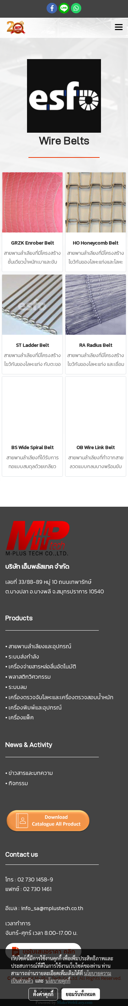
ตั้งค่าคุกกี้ (43, 994)
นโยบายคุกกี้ (58, 980)
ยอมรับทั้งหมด (81, 994)
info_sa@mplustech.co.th (52, 908)
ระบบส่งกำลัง (24, 656)
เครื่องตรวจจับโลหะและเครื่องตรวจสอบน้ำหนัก (61, 697)
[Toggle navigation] (119, 27)
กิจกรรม (18, 783)
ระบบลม (18, 687)
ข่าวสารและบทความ (31, 773)
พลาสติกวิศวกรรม (30, 676)
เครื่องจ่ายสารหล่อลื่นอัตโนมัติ (42, 666)
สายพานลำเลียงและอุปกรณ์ (40, 646)
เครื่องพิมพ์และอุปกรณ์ (35, 707)
